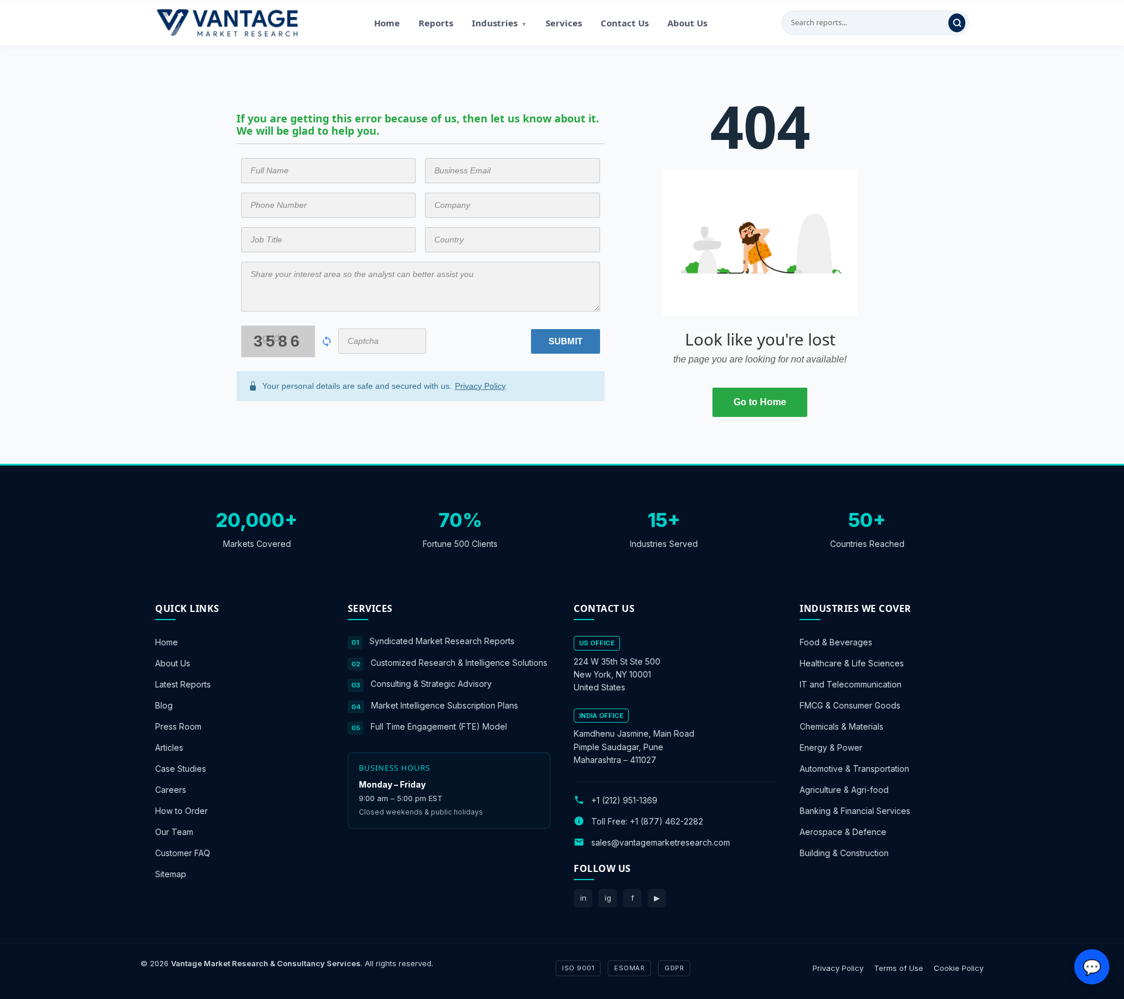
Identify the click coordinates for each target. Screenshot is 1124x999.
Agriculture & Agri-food (844, 790)
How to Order (181, 811)
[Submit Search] (956, 22)
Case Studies (180, 769)
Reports (436, 23)
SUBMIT (565, 341)
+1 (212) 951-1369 (624, 800)
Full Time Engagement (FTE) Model (439, 726)
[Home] (227, 22)
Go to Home (760, 402)
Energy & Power (831, 747)
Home (387, 23)
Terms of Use (898, 967)
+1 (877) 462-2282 (666, 821)
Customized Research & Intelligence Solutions (459, 662)
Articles (169, 747)
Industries (499, 23)
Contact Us (625, 23)
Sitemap (170, 874)
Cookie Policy (959, 967)
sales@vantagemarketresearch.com (660, 842)
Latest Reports (183, 684)
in (583, 897)
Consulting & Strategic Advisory (431, 684)
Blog (164, 705)
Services (564, 23)
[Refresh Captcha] (327, 341)
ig (608, 897)
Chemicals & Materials (841, 726)
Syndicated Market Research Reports (442, 641)
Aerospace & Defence (843, 832)
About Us (687, 23)
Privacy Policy (480, 386)
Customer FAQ (182, 853)
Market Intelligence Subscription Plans (444, 705)
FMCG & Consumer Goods (850, 705)
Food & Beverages (836, 642)
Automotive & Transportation (854, 769)
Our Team (174, 832)
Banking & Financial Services (855, 811)
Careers (170, 790)
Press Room (178, 726)
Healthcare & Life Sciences (852, 663)
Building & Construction (844, 853)
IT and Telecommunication (851, 684)
